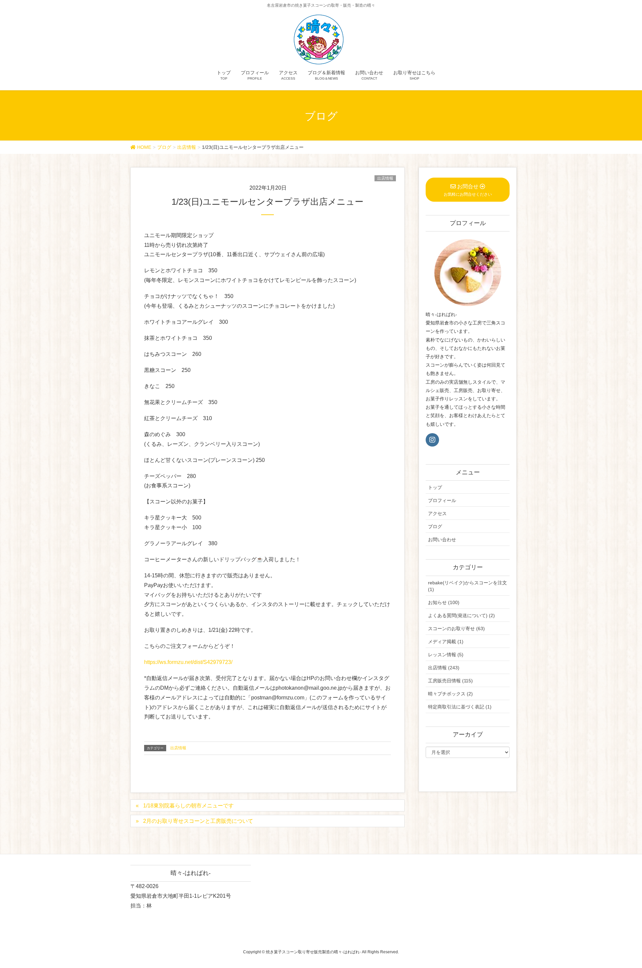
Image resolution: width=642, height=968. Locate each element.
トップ (435, 487)
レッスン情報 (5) (445, 654)
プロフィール (442, 500)
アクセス (437, 513)
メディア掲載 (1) (445, 641)
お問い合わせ (442, 539)
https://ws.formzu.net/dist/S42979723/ (188, 662)
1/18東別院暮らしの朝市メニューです (188, 805)
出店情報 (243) (443, 667)
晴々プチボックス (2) (450, 693)
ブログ (435, 526)
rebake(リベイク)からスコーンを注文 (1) (467, 586)
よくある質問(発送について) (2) (461, 615)
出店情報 (385, 178)
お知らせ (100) (443, 602)
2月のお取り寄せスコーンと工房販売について (198, 821)
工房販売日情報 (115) (450, 680)
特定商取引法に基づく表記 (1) (460, 706)
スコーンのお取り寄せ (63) (456, 628)
